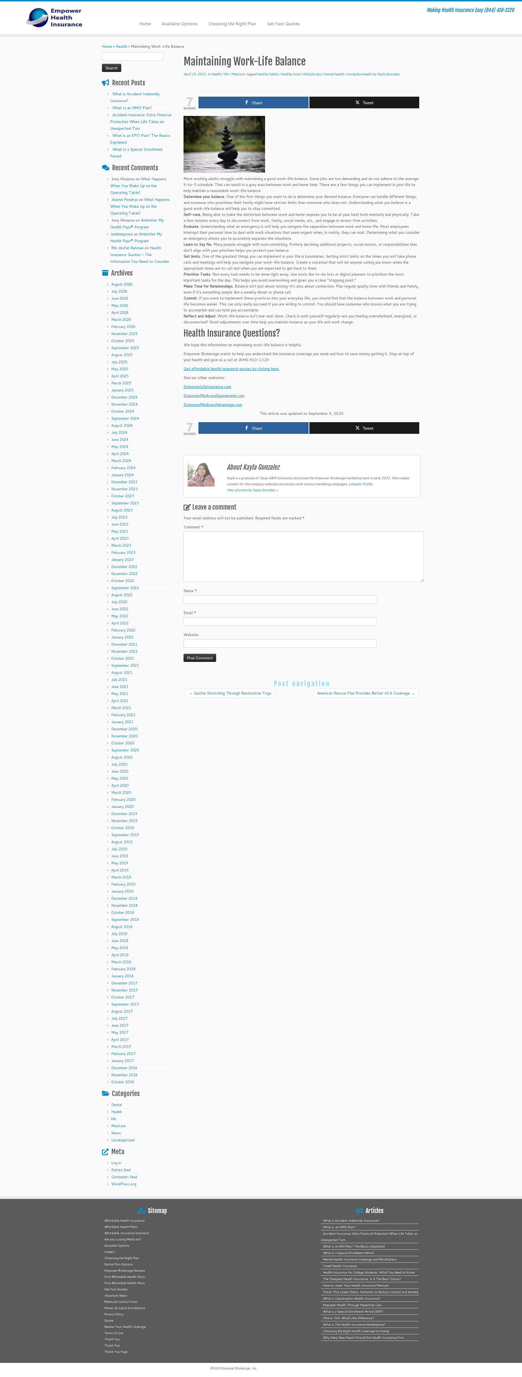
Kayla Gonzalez (388, 74)
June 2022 (119, 609)
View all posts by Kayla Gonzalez (253, 490)
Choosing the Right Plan (232, 23)
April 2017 (120, 1039)
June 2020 (119, 771)
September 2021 (125, 665)
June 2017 (119, 1025)
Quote (108, 1320)
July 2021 (119, 679)
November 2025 (124, 333)
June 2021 (119, 686)
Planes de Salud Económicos (124, 1308)
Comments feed (124, 1176)
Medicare (118, 1125)
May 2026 (119, 305)
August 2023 (121, 510)
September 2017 (125, 1004)
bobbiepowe (122, 234)
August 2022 (121, 594)
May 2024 (119, 446)
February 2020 (123, 799)
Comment (194, 527)
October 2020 (122, 743)
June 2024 (119, 439)
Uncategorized (123, 1140)
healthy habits (268, 74)
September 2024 (125, 418)
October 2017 (122, 997)
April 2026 (120, 312)
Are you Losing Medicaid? (122, 1239)
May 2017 (119, 1032)
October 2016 (122, 1081)
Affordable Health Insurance (124, 1220)
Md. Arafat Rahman (127, 248)
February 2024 (123, 467)
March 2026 (121, 319)
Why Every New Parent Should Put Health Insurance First (363, 1337)
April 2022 (120, 623)
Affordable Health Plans (121, 1227)
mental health (334, 74)
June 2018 (119, 940)
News (116, 1132)
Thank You (112, 1339)
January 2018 (122, 976)
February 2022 (123, 630)
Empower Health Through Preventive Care (352, 1305)
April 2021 (120, 700)
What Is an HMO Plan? (132, 107)
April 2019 (120, 870)
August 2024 (121, 425)
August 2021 (121, 672)
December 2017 (124, 983)
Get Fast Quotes (283, 23)
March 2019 (121, 877)
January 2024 (122, 474)
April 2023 (120, 538)
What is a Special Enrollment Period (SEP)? (353, 1311)
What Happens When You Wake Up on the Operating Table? (138, 185)
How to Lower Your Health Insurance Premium (356, 1285)
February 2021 (123, 714)
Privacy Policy (113, 1314)
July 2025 (119, 361)
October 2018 (122, 912)
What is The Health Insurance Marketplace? (354, 1324)
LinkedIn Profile (360, 484)
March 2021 (121, 707)
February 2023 (123, 552)
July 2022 (119, 601)
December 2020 (124, 729)
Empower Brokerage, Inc (239, 1368)
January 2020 (122, 806)
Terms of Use (113, 1333)
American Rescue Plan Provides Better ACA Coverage (366, 693)
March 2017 (121, 1046)
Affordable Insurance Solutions (126, 1233)
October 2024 (122, 411)
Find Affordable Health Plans (124, 1277)
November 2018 (124, 905)
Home (145, 23)
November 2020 (124, 736)
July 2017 (119, 1018)
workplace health (360, 74)
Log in (116, 1162)
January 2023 (122, 559)
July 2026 (119, 291)
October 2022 (122, 580)
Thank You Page (116, 1352)
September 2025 (125, 347)
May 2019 (119, 863)
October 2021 (122, 658)
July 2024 (119, 432)
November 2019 (124, 820)
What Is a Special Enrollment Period (348, 1253)
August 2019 (121, 841)
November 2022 (124, 573)
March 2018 (121, 961)
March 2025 (121, 383)
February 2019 (123, 884)
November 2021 (124, 651)
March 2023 (121, 545)
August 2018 (121, 926)
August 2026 (121, 284)
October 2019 (122, 827)
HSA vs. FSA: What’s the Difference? (348, 1318)
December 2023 (124, 481)
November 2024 (124, 404)
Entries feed (121, 1169)
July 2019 (119, 849)
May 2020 (119, 778)
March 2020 (121, 792)
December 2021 (124, 644)
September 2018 (125, 919)
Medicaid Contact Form (120, 1302)
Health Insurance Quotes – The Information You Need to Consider (139, 254)
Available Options (179, 23)
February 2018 (123, 969)
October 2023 (122, 496)
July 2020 (119, 764)
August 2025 (121, 354)
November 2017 (124, 990)
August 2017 (121, 1011)
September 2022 (125, 587)
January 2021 (122, 721)
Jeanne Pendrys (124, 199)
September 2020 (125, 750)
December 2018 (124, 898)
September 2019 (125, 834)
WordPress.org (123, 1184)
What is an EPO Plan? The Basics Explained (354, 1246)
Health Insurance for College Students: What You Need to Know (369, 1272)
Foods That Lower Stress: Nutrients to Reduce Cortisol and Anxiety (370, 1292)
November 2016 (124, 1074)
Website (191, 634)
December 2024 (124, 397)
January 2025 (122, 390)
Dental (116, 1104)
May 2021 (119, 693)
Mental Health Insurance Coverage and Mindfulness (360, 1259)
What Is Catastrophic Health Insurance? (351, 1298)
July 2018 (119, 933)
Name (190, 590)
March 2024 (121, 460)
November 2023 (124, 489)
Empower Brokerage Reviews (124, 1270)
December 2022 (124, 566)
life (113, 1118)
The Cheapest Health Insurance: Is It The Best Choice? (362, 1279)
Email (190, 612)
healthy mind (291, 74)
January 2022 (122, 637)
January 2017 (122, 1060)
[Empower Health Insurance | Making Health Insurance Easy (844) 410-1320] (60, 17)
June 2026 (119, 298)
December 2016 (124, 1067)
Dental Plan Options (118, 1264)
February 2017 (123, 1053)
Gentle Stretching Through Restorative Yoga (230, 693)
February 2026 (123, 326)
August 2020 (121, 757)
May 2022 (119, 616)
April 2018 (120, 954)
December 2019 (124, 813)
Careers (109, 1252)
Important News (115, 1295)
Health (121, 46)
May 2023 (119, 531)
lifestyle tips (312, 74)
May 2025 (119, 369)
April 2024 (120, 453)
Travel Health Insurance (340, 1266)
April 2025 (120, 376)
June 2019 (119, 856)
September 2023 (125, 503)
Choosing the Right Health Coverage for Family (356, 1331)
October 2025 (122, 340)
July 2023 (119, 517)
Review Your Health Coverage (125, 1327)
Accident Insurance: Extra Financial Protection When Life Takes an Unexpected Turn (140, 121)
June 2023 (119, 524)
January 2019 (122, 891)
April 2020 (120, 785)
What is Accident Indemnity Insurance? (351, 1220)
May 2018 (119, 947)
